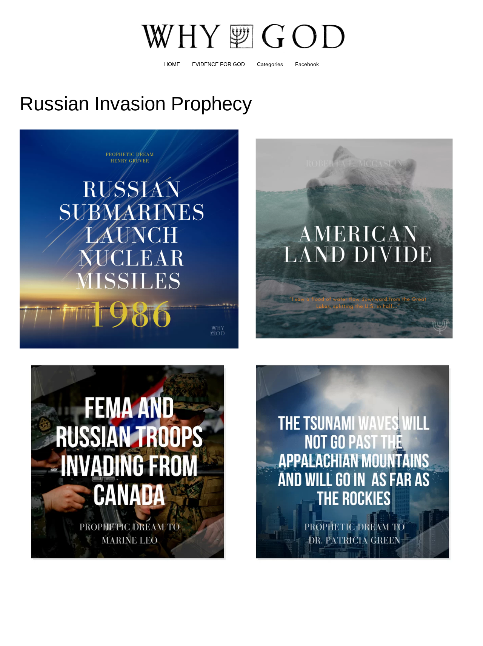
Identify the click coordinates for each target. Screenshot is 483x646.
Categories (270, 64)
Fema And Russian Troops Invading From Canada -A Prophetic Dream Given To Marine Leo (126, 363)
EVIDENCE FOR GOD (218, 64)
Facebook (307, 64)
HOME (172, 64)
